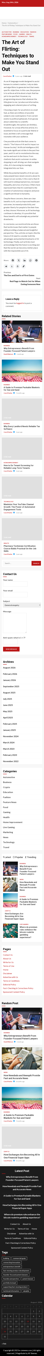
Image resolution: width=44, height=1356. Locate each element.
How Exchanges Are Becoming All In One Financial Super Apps (14, 916)
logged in (20, 303)
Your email (8, 590)
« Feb (4, 1343)
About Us (7, 958)
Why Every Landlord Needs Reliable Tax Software (22, 410)
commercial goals (19, 1258)
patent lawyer (27, 1279)
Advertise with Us (10, 977)
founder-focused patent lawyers (15, 1275)
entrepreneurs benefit (11, 1266)
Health (29, 34)
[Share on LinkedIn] (24, 260)
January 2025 (9, 730)
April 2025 (8, 717)
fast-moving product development (16, 1270)
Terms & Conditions (11, 981)
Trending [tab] (31, 857)
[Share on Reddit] (6, 266)
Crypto (6, 787)
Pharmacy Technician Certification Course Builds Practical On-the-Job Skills (22, 529)
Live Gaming (9, 827)
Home (5, 969)
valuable (26, 1291)
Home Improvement (9, 36)
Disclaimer (7, 973)
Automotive (7, 32)
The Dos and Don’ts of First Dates (19, 273)
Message (7, 611)
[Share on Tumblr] (12, 266)
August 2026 (9, 667)
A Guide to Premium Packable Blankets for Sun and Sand (22, 371)
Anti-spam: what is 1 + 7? (14, 637)
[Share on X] (18, 260)
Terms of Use (8, 966)
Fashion (33, 32)
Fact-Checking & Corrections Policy (18, 988)
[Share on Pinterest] (36, 260)
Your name (8, 580)
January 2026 (9, 680)
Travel (31, 36)
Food (15, 34)
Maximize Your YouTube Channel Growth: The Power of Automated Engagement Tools (22, 488)
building (6, 1258)
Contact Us (8, 955)
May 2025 (7, 711)
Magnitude (20, 1353)
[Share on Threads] (17, 266)
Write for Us (8, 962)
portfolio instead (9, 1283)
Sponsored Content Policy (14, 992)
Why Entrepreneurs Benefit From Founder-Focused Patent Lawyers (22, 332)
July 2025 (7, 699)
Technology (23, 36)
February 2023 (10, 755)
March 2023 (8, 749)
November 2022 (10, 761)
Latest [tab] (7, 857)
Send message (11, 649)
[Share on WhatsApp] (30, 260)
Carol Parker (7, 76)
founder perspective (11, 1279)
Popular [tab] (19, 857)
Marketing (8, 832)
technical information (11, 1291)
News (5, 837)
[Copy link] (23, 266)
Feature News (7, 34)
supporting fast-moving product (15, 1287)
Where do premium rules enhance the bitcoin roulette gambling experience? (10, 931)
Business (16, 32)
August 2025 (9, 692)
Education (25, 32)
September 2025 (11, 686)
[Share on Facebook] (13, 260)
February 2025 (10, 724)
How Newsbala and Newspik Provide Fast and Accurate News (10, 885)
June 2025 (8, 705)
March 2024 (8, 742)
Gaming (22, 34)
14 (28, 1321)
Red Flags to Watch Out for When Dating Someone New (25, 281)
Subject (6, 601)
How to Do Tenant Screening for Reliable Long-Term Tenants (22, 449)
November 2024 (10, 736)
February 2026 (10, 674)
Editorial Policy (9, 984)
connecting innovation (11, 1262)
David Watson (8, 354)
